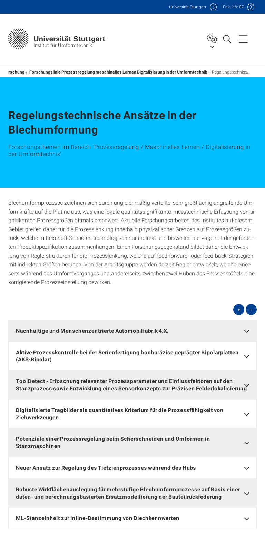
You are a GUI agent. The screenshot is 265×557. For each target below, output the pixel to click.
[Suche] (227, 38)
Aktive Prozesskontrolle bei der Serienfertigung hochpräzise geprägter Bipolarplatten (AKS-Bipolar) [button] (127, 356)
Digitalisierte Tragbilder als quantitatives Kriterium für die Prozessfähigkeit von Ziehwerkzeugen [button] (120, 413)
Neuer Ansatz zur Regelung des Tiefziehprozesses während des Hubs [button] (106, 467)
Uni (187, 6)
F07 (233, 6)
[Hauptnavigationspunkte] (243, 38)
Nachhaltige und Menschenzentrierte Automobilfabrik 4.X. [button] (92, 330)
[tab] (132, 330)
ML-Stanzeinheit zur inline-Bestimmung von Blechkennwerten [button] (97, 517)
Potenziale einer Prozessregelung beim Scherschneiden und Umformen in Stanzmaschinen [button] (113, 442)
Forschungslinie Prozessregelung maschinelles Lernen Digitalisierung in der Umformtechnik (118, 72)
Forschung (13, 72)
